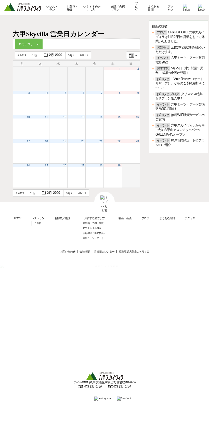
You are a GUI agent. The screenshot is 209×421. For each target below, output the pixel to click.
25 (46, 165)
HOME (17, 218)
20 (82, 141)
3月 (70, 55)
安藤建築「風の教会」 (94, 233)
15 (119, 117)
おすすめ (163, 68)
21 (100, 141)
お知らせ (163, 47)
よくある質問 (153, 8)
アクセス (170, 8)
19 (64, 141)
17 (28, 141)
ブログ (136, 6)
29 (119, 165)
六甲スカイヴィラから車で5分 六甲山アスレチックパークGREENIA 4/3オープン (180, 130)
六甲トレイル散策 (92, 228)
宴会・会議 (125, 218)
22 (119, 141)
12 (64, 117)
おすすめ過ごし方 (93, 8)
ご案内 (37, 223)
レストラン (53, 8)
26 (64, 165)
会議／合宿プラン (118, 8)
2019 (23, 55)
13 (82, 117)
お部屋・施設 (72, 8)
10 (28, 117)
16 (137, 117)
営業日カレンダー (104, 251)
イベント (163, 58)
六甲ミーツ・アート (93, 238)
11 (46, 117)
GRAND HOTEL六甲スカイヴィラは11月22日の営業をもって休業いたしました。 (179, 37)
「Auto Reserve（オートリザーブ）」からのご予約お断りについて (179, 83)
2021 (83, 55)
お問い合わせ (67, 251)
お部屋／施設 (62, 218)
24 (28, 165)
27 (82, 165)
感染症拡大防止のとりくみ (134, 251)
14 (100, 117)
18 (46, 141)
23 (137, 141)
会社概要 (85, 251)
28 (100, 165)
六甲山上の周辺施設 (93, 223)
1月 (35, 55)
